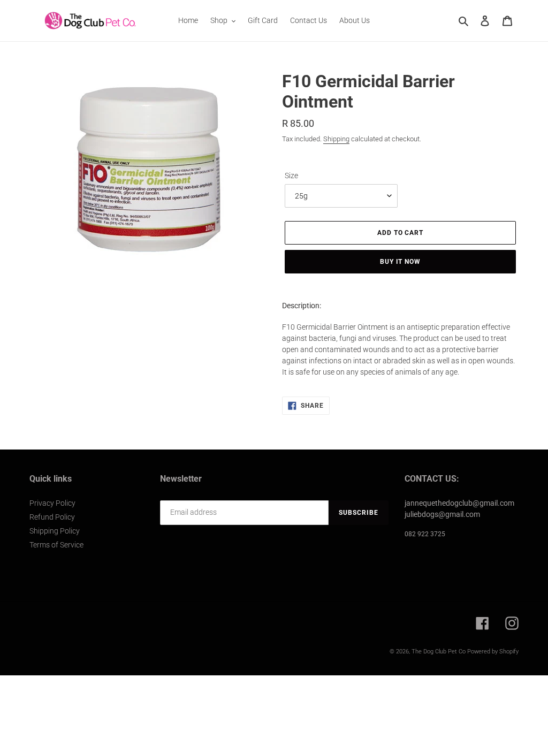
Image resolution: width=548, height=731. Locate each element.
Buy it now (400, 261)
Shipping (336, 139)
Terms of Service (56, 544)
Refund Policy (52, 517)
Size (291, 175)
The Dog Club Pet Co (439, 651)
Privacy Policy (52, 503)
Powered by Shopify (493, 651)
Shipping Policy (54, 531)
